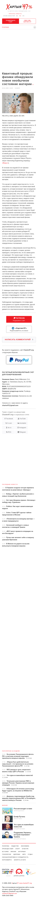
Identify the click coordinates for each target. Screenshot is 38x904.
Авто (24, 854)
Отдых (30, 854)
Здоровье (16, 854)
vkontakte (22, 423)
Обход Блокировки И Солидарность (15, 857)
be (17, 15)
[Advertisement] (19, 51)
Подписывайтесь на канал (19, 329)
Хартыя (19, 7)
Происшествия (7, 848)
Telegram (23, 432)
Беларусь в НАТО (20, 859)
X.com (9, 423)
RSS (9, 432)
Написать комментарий (19, 339)
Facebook (9, 418)
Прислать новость (15, 13)
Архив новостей (9, 15)
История (5, 851)
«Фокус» (5, 163)
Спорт (17, 848)
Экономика (25, 846)
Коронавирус (7, 859)
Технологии (6, 854)
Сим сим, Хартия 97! (27, 21)
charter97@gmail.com (9, 893)
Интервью (22, 851)
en (23, 15)
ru (20, 15)
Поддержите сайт (10, 21)
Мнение (5, 805)
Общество (15, 846)
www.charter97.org (25, 883)
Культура (25, 848)
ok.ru (9, 427)
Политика (5, 846)
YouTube (23, 418)
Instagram (22, 427)
